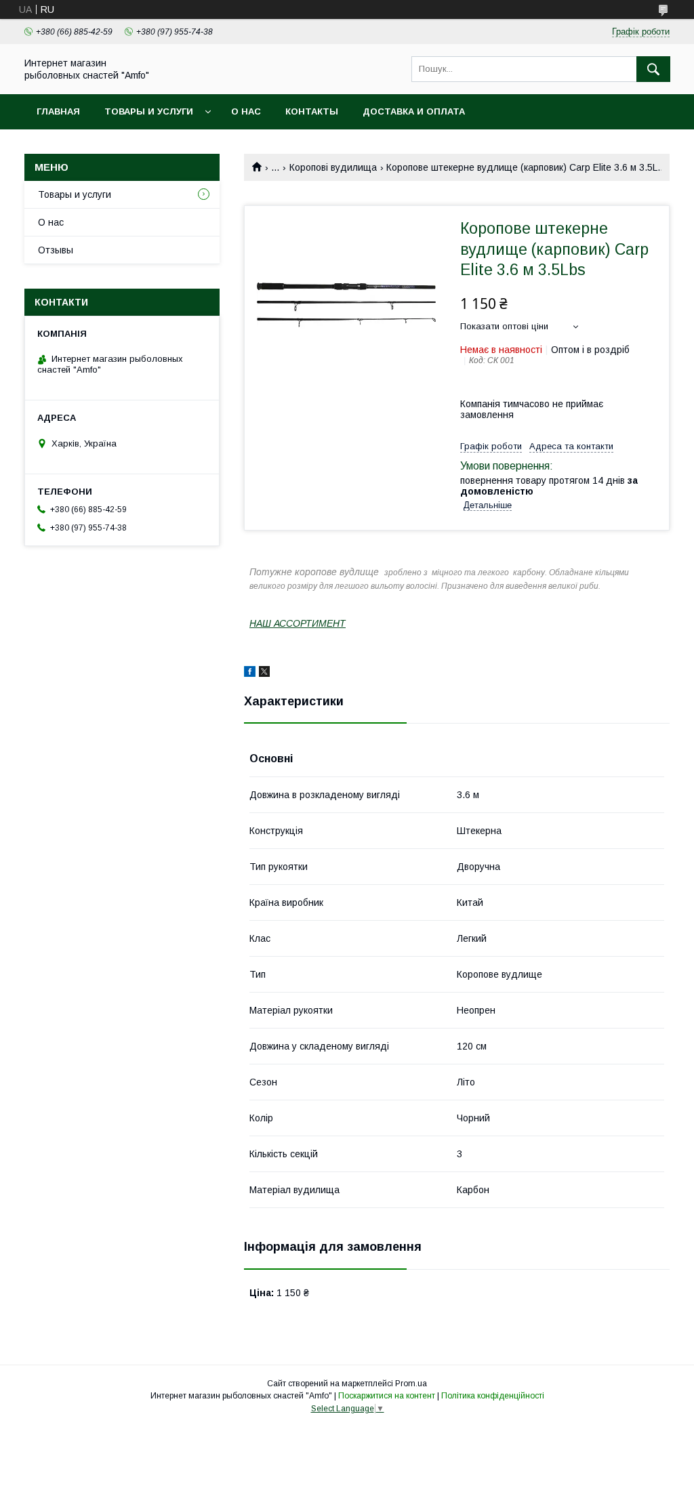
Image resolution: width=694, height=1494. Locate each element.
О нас (246, 111)
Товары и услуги (148, 111)
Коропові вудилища (333, 167)
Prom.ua (411, 1383)
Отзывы (55, 250)
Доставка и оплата (414, 111)
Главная (58, 111)
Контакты (311, 111)
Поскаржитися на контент (386, 1395)
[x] (264, 673)
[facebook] (250, 673)
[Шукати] (653, 69)
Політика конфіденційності (492, 1395)
